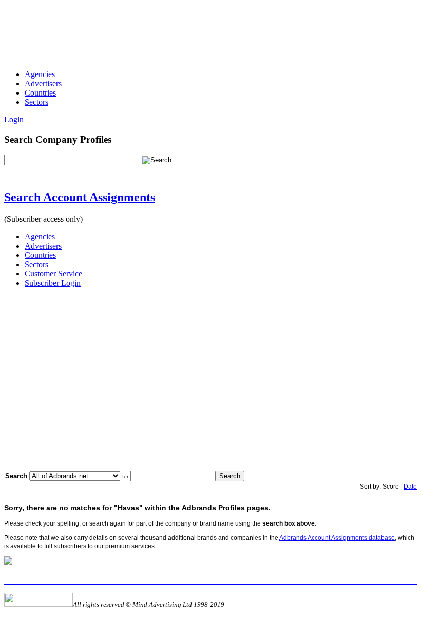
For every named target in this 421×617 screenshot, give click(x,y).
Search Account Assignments (79, 197)
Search (229, 476)
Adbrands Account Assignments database (337, 537)
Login (14, 119)
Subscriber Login (53, 282)
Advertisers (43, 83)
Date (410, 486)
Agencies (40, 74)
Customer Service (53, 273)
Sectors (36, 102)
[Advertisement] (191, 27)
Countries (40, 92)
